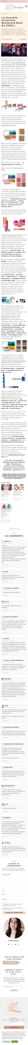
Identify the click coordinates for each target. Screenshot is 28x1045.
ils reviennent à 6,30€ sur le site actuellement (11, 315)
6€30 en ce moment (7, 246)
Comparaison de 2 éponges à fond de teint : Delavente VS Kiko (6, 513)
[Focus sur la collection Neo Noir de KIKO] (18, 487)
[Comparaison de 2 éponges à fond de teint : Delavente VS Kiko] (6, 506)
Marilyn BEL (8, 767)
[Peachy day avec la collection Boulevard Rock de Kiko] (6, 487)
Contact (14, 1021)
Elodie (6, 638)
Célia (6, 804)
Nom (3, 890)
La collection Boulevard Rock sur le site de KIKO (14, 462)
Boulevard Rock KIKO (14, 528)
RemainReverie (9, 785)
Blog (5, 1020)
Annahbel (7, 679)
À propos (11, 1020)
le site (6, 445)
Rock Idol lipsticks (9, 235)
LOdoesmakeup (7, 39)
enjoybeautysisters (11, 727)
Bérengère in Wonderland (13, 744)
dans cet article (21, 89)
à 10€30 (22, 195)
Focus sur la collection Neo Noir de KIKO (17, 492)
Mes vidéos (20, 1020)
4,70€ (17, 417)
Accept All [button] (14, 1041)
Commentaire (6, 874)
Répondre (5, 565)
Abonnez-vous (14, 990)
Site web (4, 899)
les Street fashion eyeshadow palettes (13, 361)
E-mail (4, 894)
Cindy (6, 705)
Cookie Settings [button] (6, 1041)
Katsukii (7, 843)
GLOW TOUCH (20, 259)
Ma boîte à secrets (12, 588)
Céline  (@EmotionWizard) (14, 660)
